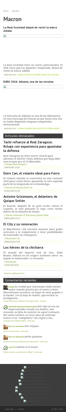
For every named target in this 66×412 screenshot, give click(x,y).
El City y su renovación (20, 224)
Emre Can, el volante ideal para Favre (31, 173)
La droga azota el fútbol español (14, 321)
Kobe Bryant (10, 261)
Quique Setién (42, 215)
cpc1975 (12, 347)
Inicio (6, 11)
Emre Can (28, 187)
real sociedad (53, 75)
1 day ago (43, 301)
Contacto (20, 409)
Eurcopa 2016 (30, 128)
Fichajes (9, 164)
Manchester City (12, 238)
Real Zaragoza (19, 164)
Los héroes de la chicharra (23, 247)
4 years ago (38, 352)
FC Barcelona (29, 215)
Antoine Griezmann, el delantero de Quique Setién (30, 198)
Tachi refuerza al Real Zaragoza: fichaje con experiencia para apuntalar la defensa (32, 146)
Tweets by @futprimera (14, 273)
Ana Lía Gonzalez (16, 326)
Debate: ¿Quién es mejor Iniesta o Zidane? (18, 352)
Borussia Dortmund (14, 187)
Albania (21, 128)
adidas (21, 75)
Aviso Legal (9, 409)
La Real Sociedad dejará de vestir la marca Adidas (30, 29)
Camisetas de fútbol (32, 75)
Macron (15, 11)
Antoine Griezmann (14, 215)
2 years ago (31, 321)
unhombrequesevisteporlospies (22, 306)
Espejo (11, 287)
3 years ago (24, 331)
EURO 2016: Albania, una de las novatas (28, 81)
